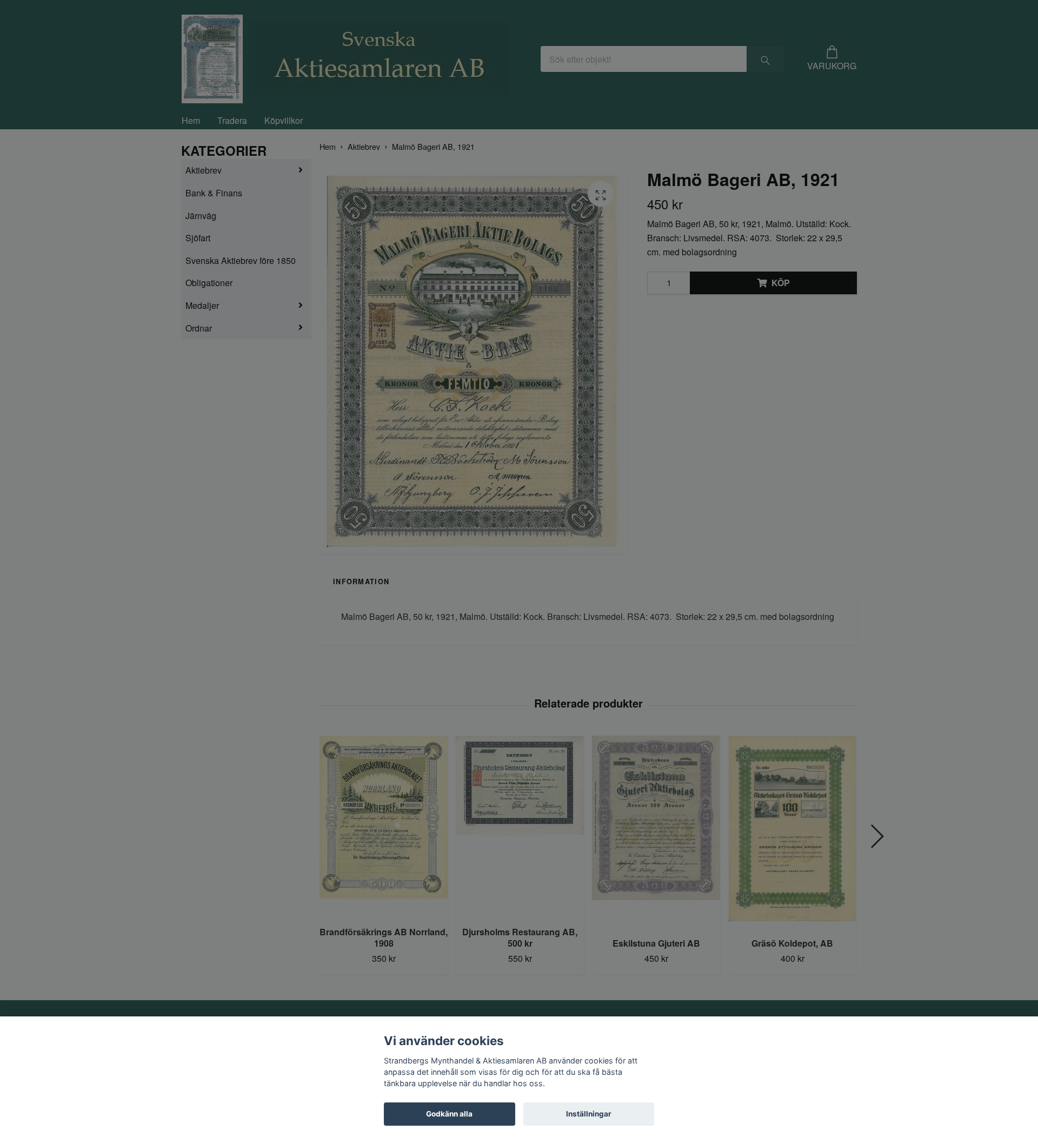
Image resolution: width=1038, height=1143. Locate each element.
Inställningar (588, 1113)
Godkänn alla (449, 1113)
